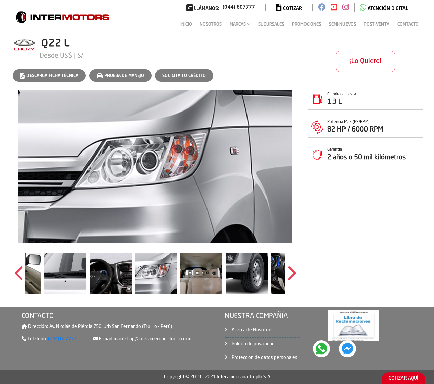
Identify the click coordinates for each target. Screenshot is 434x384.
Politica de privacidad (253, 344)
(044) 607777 (61, 339)
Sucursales (271, 24)
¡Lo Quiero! (365, 61)
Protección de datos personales (264, 357)
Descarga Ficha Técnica (52, 76)
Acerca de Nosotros (252, 330)
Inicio (186, 24)
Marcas (238, 24)
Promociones (306, 24)
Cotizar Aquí (403, 378)
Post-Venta (376, 24)
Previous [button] (18, 273)
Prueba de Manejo (124, 76)
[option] (155, 166)
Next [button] (292, 273)
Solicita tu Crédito (184, 76)
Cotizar (292, 8)
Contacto (408, 24)
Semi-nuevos (342, 24)
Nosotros (211, 24)
